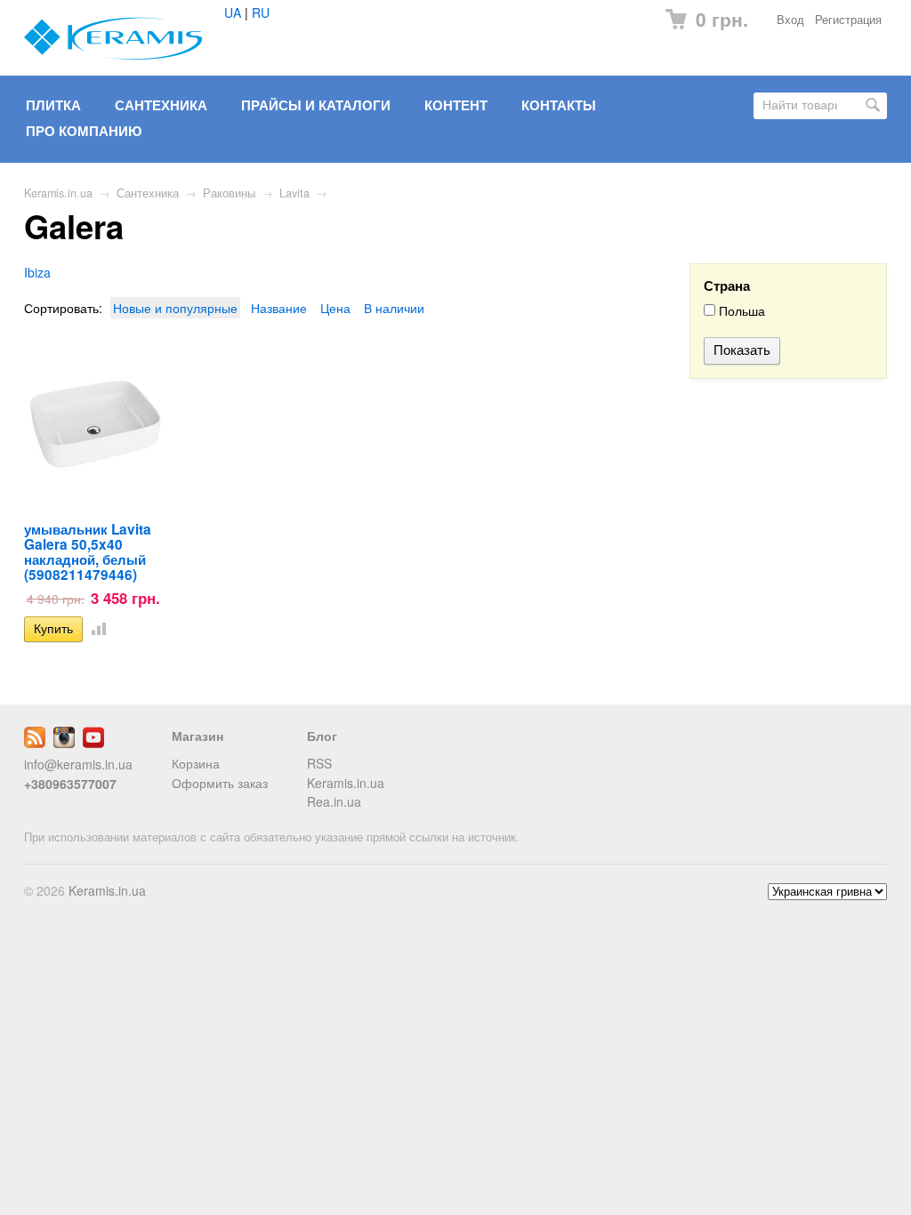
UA (232, 12)
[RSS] (34, 742)
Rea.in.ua (334, 801)
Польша (740, 310)
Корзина (196, 763)
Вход (790, 20)
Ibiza (37, 272)
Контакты (558, 105)
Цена (335, 308)
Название (279, 308)
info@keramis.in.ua (78, 764)
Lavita (294, 193)
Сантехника (161, 105)
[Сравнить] (95, 628)
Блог (322, 735)
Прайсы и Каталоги (316, 105)
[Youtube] (93, 742)
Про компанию (83, 131)
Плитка (53, 105)
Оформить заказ (220, 783)
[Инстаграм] (64, 742)
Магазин (197, 735)
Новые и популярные (175, 308)
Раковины (229, 193)
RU (261, 12)
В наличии (394, 308)
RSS (319, 763)
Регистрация (848, 20)
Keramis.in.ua (58, 193)
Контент (456, 105)
